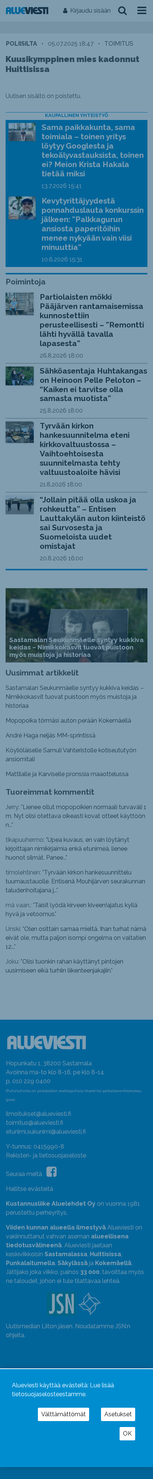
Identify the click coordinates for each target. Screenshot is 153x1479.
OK (127, 1433)
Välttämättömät (63, 1414)
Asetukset (118, 1414)
